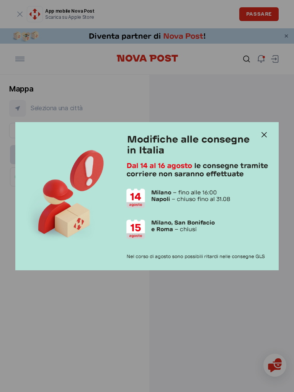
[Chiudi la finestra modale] (264, 134)
